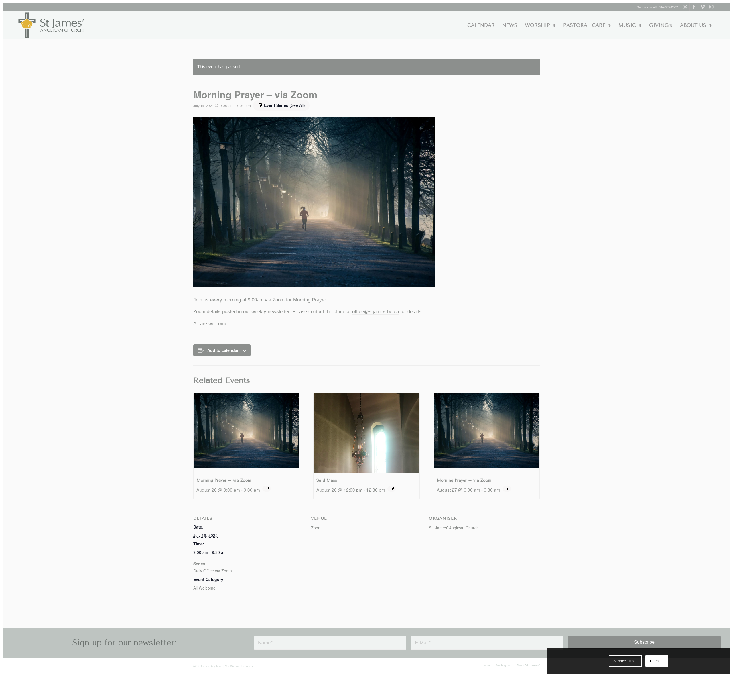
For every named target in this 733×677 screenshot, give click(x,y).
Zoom (316, 528)
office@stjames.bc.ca (375, 311)
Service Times (625, 661)
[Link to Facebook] (694, 7)
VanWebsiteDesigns (239, 666)
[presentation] (246, 433)
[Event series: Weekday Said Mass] (392, 488)
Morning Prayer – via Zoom (223, 480)
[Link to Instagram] (711, 7)
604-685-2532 (668, 7)
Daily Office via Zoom (212, 571)
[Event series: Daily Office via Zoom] (267, 488)
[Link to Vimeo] (702, 7)
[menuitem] (481, 25)
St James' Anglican (209, 666)
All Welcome (204, 588)
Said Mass (326, 480)
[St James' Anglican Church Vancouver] (51, 25)
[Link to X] (685, 7)
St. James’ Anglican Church (454, 528)
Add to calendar (223, 350)
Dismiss (656, 661)
